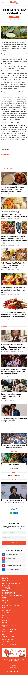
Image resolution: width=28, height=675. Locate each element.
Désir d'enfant (8, 593)
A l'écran (6, 613)
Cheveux (6, 585)
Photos (5, 615)
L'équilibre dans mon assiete (11, 626)
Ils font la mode (9, 644)
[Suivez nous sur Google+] (11, 671)
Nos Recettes (8, 632)
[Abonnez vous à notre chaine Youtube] (17, 671)
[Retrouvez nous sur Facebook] (7, 671)
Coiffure (6, 588)
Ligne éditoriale (14, 663)
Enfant (5, 600)
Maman (5, 590)
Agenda (5, 620)
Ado (4, 603)
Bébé (4, 598)
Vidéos (5, 617)
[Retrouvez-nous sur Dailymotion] (20, 671)
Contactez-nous (14, 667)
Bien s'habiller (8, 639)
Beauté (5, 578)
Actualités (7, 610)
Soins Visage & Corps (11, 583)
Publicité (14, 665)
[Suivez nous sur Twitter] (14, 671)
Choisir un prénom (10, 605)
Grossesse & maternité (12, 595)
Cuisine (5, 622)
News (4, 608)
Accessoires (7, 641)
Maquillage (7, 580)
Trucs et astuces (9, 629)
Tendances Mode (9, 637)
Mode (4, 634)
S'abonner (14, 543)
